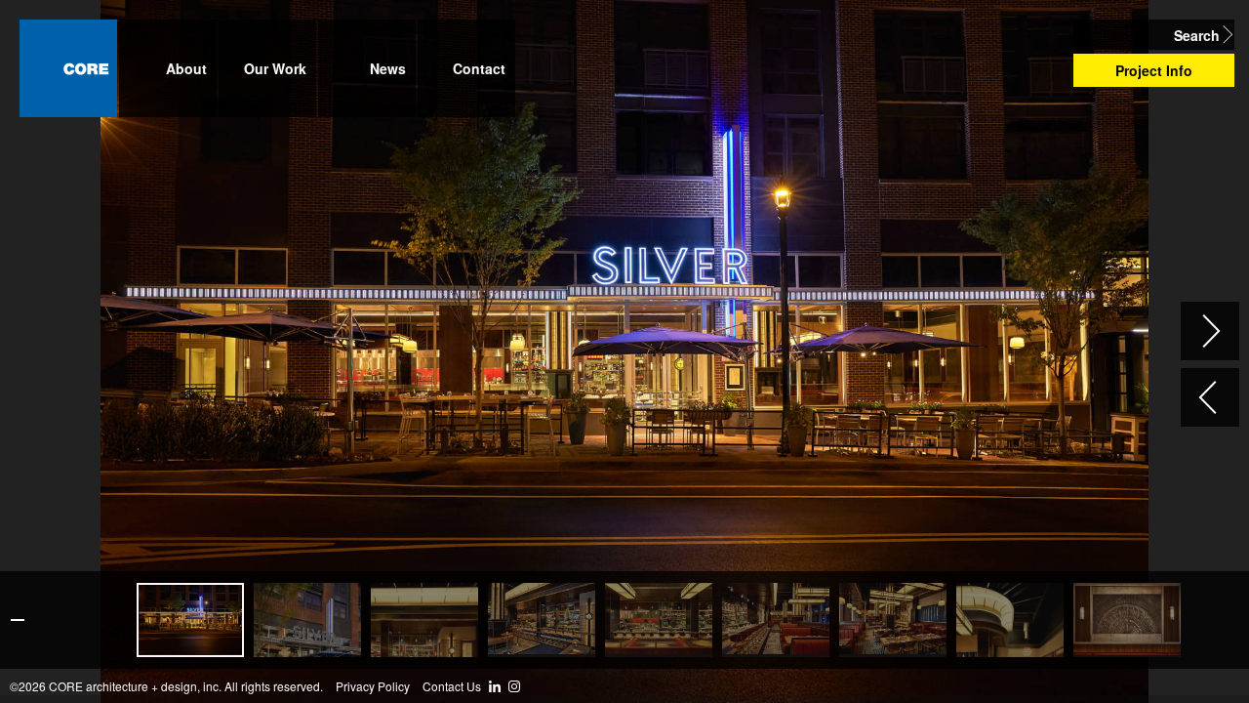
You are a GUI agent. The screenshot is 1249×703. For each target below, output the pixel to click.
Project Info (1153, 70)
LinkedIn (495, 686)
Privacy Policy (373, 686)
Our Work (275, 68)
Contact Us (452, 686)
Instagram (514, 686)
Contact (479, 68)
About (186, 68)
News (388, 68)
